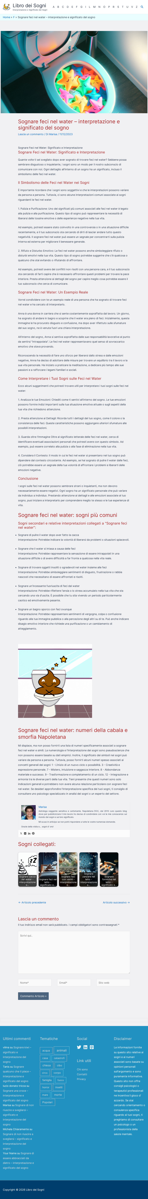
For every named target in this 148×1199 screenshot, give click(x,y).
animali (62, 1050)
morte (58, 1094)
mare (45, 1094)
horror (45, 1087)
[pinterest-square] (92, 1047)
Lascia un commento (31, 134)
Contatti (82, 1074)
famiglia (47, 1080)
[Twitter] (21, 833)
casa (45, 1058)
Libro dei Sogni (29, 5)
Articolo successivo (116, 902)
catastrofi (59, 1058)
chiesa (46, 1065)
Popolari (47, 1102)
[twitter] (80, 1047)
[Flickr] (25, 833)
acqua (46, 1050)
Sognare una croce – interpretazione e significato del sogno (15, 1095)
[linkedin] (86, 1047)
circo (45, 1072)
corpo (57, 1072)
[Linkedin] (29, 833)
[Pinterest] (33, 833)
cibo (59, 1065)
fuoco (61, 1080)
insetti (58, 1087)
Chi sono (82, 1069)
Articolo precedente (32, 902)
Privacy (81, 1079)
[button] (142, 6)
